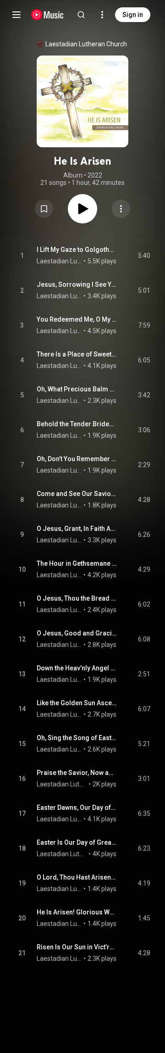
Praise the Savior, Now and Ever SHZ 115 (77, 772)
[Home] (47, 14)
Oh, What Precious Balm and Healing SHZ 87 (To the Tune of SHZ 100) (77, 389)
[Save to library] (44, 208)
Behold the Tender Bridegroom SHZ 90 (77, 424)
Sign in (132, 14)
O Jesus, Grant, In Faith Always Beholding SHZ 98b (77, 528)
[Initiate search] (81, 14)
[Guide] (16, 14)
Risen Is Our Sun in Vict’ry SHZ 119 (77, 947)
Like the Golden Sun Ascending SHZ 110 (77, 703)
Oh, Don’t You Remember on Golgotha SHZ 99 (77, 458)
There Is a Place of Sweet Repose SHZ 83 (77, 354)
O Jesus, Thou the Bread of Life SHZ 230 (77, 598)
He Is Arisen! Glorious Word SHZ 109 (77, 912)
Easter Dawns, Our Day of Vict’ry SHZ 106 (77, 807)
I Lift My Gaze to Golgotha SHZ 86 (77, 249)
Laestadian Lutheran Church (86, 44)
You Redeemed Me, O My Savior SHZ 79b (77, 319)
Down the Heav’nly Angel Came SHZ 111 (77, 668)
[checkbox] (143, 255)
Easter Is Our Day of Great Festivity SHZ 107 (77, 842)
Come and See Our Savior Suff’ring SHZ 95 (77, 493)
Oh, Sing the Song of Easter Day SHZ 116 (77, 737)
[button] (44, 209)
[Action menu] (121, 209)
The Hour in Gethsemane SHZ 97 (77, 563)
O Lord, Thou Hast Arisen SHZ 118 (77, 877)
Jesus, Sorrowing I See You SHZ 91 (77, 284)
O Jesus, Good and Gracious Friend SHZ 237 (77, 633)
